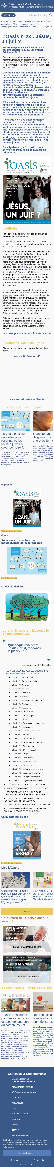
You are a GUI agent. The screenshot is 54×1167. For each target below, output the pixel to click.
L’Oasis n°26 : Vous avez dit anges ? (26, 773)
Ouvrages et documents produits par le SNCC (29, 805)
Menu (7, 15)
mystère (7, 279)
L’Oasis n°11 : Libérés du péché (24, 716)
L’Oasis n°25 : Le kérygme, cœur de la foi (28, 769)
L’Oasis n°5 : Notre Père (21, 693)
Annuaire (16, 1119)
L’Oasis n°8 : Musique (20, 704)
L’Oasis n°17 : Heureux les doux (24, 738)
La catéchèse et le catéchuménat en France (23, 1080)
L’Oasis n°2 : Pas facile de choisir (25, 681)
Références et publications (35, 21)
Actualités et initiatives (22, 1087)
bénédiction (44, 448)
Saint (23, 665)
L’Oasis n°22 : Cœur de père (22, 758)
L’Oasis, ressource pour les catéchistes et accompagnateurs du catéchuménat (15, 1020)
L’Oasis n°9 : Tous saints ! (22, 708)
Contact (15, 1130)
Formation (16, 1098)
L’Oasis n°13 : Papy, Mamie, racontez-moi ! (28, 723)
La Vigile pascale (9, 578)
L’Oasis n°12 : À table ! (20, 719)
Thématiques (17, 1103)
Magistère (7, 295)
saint (12, 137)
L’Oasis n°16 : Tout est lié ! (22, 735)
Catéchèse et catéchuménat (12, 21)
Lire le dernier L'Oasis (11, 863)
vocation (29, 308)
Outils (14, 1108)
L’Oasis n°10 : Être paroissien (23, 712)
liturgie (27, 134)
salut (52, 452)
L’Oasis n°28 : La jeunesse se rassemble (27, 781)
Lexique (15, 1125)
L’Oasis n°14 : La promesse (22, 727)
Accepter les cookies (27, 1153)
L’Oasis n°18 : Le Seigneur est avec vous (27, 742)
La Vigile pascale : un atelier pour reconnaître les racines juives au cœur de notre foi (13, 440)
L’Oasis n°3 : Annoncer (20, 685)
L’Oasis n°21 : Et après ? (21, 754)
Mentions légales (20, 1135)
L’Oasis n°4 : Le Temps (21, 689)
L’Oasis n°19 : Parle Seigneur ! (23, 746)
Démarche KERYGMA (21, 1114)
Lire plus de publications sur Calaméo (27, 399)
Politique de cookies (27, 1165)
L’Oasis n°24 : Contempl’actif (23, 765)
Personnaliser (39, 1160)
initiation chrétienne (13, 124)
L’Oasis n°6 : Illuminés (20, 696)
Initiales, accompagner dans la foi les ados (28, 788)
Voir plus (27, 911)
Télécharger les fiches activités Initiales (27, 784)
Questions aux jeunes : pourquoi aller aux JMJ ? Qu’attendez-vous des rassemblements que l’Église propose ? (15, 896)
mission (11, 67)
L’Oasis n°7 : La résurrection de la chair (27, 700)
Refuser (14, 1160)
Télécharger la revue (11, 531)
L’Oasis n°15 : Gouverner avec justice (26, 731)
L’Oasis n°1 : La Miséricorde (22, 677)
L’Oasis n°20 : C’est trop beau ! (24, 750)
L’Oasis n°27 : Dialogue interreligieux (26, 777)
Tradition (46, 269)
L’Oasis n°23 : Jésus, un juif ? (24, 761)
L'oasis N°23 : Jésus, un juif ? (27, 356)
